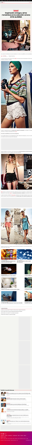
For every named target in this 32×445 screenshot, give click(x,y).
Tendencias (17, 9)
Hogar (26, 0)
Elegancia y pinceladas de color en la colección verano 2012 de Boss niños (18, 393)
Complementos (15, 435)
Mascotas (19, 0)
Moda (7, 0)
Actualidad (5, 0)
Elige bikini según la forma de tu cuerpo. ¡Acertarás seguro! (16, 398)
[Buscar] (29, 2)
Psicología (24, 0)
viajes (27, 438)
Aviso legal (2, 440)
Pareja (16, 0)
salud (18, 438)
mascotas (16, 438)
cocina (9, 438)
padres (11, 438)
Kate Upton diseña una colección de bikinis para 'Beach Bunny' (17, 404)
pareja (13, 438)
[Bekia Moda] (2, 2)
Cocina (12, 0)
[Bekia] (2, 0)
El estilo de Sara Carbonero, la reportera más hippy (8, 314)
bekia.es (2, 438)
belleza (6, 438)
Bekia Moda (14, 9)
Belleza (10, 0)
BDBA (15, 58)
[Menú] (31, 2)
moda (4, 438)
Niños (7, 392)
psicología (21, 438)
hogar (24, 438)
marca (16, 131)
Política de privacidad (7, 440)
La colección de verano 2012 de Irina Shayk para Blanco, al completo (17, 409)
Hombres (21, 435)
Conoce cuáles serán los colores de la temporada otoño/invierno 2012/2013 (11, 311)
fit (25, 438)
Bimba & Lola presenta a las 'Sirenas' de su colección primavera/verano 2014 (18, 421)
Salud (21, 0)
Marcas (25, 435)
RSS (17, 440)
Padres (14, 0)
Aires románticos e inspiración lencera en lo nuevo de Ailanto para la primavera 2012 (17, 415)
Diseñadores (10, 435)
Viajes (29, 0)
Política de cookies (13, 440)
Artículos (6, 435)
